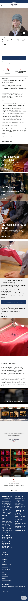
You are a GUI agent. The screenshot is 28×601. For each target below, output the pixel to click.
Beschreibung (5, 78)
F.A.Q (3, 572)
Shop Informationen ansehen (8, 65)
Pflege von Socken (6, 569)
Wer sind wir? (5, 554)
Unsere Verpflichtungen (7, 557)
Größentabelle (5, 567)
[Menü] (1, 5)
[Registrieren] (23, 591)
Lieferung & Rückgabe (6, 564)
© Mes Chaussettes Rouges (6, 596)
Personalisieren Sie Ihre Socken (13, 302)
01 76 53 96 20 (18, 507)
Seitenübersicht (5, 574)
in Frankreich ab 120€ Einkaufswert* (8, 72)
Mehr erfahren (4, 316)
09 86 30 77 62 (18, 519)
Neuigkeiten (4, 559)
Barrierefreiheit (5, 576)
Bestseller (4, 562)
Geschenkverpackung (20, 72)
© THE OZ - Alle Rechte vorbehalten (19, 596)
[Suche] (4, 5)
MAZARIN (3, 37)
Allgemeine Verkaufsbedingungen (6, 579)
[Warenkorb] (26, 5)
